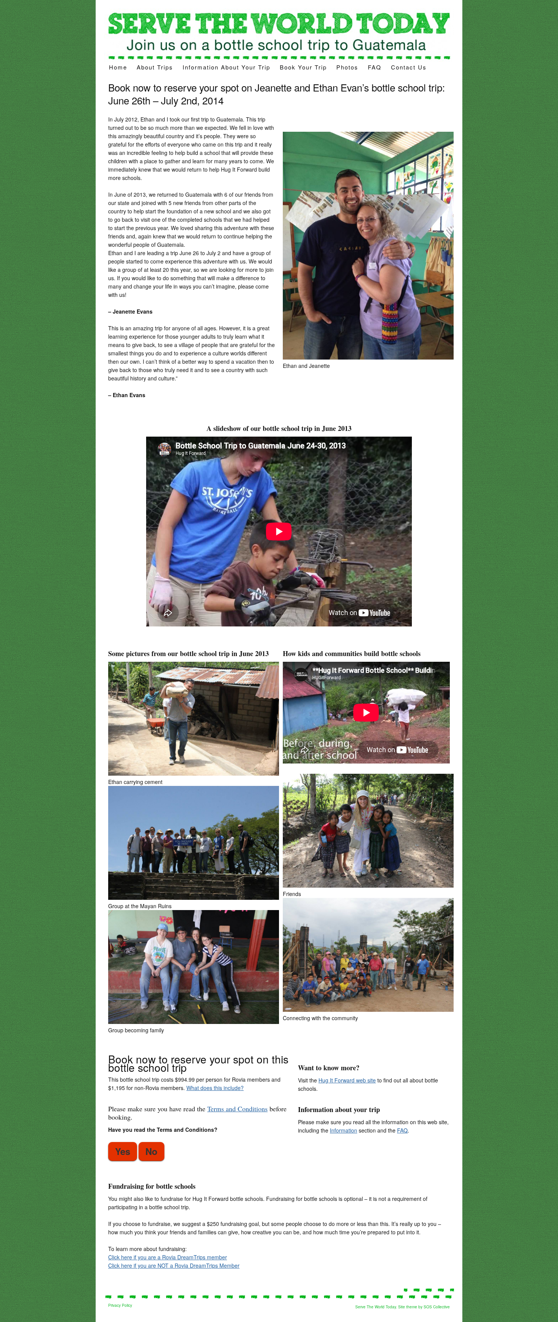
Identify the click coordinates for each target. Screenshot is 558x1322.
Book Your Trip (303, 67)
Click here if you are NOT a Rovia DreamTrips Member (174, 1265)
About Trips (155, 67)
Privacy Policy (120, 1305)
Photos (347, 67)
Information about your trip (226, 67)
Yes (122, 1151)
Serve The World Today (375, 1306)
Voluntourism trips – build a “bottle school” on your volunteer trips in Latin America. (279, 35)
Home (118, 67)
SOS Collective (437, 1306)
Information (343, 1130)
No (151, 1151)
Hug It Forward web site (347, 1080)
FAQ (374, 67)
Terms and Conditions (237, 1108)
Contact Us (409, 67)
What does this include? (215, 1088)
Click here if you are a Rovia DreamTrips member (167, 1257)
